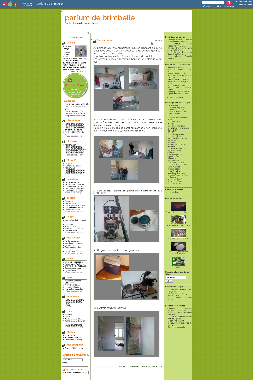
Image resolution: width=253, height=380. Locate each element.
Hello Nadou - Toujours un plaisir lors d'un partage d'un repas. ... (178, 81)
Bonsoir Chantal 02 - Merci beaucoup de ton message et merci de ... (179, 75)
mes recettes (76, 89)
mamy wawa (172, 105)
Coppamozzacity (174, 169)
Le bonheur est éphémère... (178, 118)
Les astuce (72, 179)
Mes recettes (73, 120)
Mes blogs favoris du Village (177, 103)
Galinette (171, 153)
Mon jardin (72, 141)
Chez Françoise (173, 167)
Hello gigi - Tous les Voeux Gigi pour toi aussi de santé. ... (179, 93)
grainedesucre (173, 161)
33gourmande (173, 157)
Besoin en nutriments (176, 327)
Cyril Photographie (174, 155)
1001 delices (172, 140)
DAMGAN (171, 132)
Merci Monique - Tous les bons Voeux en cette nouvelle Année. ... (179, 88)
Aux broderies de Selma (177, 138)
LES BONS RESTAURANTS (178, 165)
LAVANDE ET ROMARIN (177, 112)
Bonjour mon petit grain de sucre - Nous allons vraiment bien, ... (179, 69)
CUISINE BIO (172, 130)
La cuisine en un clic (175, 134)
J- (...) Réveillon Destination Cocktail (179, 53)
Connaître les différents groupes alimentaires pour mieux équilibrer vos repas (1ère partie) (179, 312)
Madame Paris (173, 192)
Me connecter (245, 1)
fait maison (172, 124)
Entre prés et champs (176, 148)
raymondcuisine (174, 150)
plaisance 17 (172, 142)
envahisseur (73, 296)
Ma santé (71, 160)
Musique (71, 332)
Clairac (178, 267)
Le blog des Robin (174, 136)
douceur (71, 198)
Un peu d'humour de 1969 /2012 (179, 49)
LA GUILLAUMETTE (175, 122)
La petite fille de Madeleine (178, 175)
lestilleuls (171, 146)
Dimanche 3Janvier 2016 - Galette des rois (178, 253)
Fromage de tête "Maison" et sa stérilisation (179, 41)
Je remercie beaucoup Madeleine (179, 45)
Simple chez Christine (176, 144)
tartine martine (173, 177)
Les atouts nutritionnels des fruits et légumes (179, 318)
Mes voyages (73, 237)
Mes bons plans (75, 344)
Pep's (169, 120)
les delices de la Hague (176, 173)
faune (70, 258)
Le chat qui (172, 116)
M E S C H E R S (173, 171)
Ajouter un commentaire (152, 366)
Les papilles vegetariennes (178, 128)
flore (69, 277)
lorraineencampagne (175, 107)
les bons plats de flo (175, 110)
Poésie (70, 216)
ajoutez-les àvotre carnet (76, 93)
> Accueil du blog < (75, 38)
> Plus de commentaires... (175, 98)
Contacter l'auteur (77, 72)
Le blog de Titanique (175, 163)
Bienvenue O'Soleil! (175, 181)
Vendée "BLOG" (173, 159)
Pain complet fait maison (178, 239)
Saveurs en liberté (174, 179)
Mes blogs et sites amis (175, 189)
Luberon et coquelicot (176, 126)
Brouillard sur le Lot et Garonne (178, 212)
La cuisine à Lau (174, 183)
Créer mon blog (245, 5)
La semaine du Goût (175, 321)
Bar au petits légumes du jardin (178, 225)
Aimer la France (173, 114)
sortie (69, 311)
